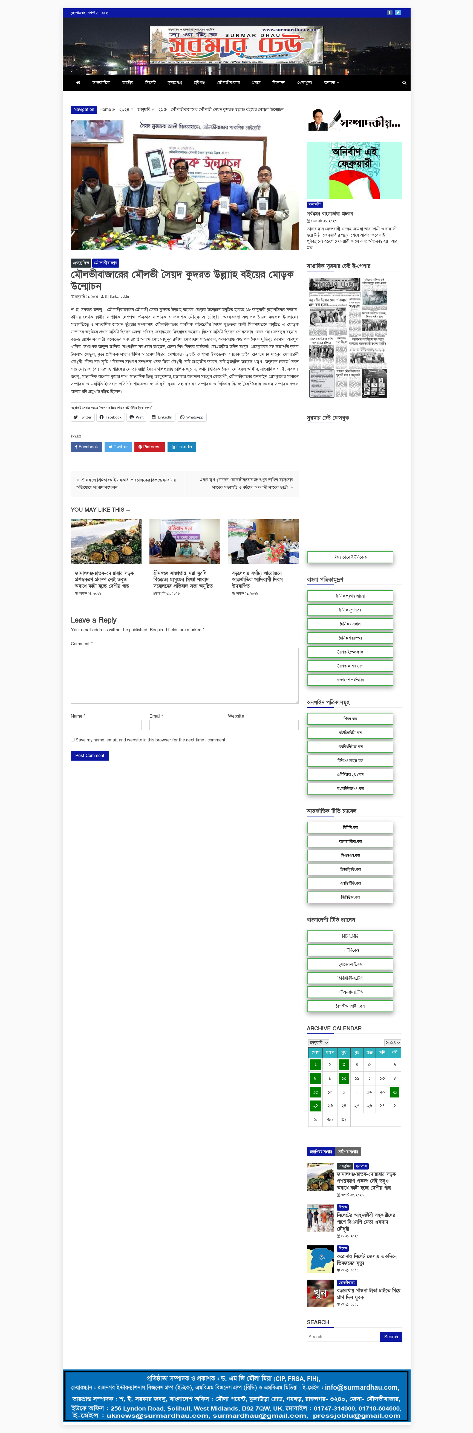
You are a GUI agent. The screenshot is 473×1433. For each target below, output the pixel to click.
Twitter (398, 12)
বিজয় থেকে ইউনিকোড (350, 557)
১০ (344, 1078)
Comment (82, 644)
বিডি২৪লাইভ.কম (350, 761)
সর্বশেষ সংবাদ (348, 1152)
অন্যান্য (329, 82)
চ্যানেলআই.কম (350, 964)
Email (156, 716)
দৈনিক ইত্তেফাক (350, 652)
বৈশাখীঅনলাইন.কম (350, 1006)
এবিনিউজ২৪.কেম (350, 775)
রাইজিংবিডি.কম (350, 733)
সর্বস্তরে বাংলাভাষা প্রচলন (330, 214)
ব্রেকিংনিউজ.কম (350, 747)
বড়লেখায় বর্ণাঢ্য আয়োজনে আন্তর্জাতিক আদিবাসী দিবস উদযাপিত (257, 579)
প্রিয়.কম (350, 719)
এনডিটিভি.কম (350, 883)
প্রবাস (256, 82)
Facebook (390, 12)
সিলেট (150, 82)
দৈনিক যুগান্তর (350, 610)
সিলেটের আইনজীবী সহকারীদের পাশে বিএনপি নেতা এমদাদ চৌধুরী (366, 1222)
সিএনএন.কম (350, 855)
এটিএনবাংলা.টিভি (350, 992)
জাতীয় (127, 82)
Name (78, 716)
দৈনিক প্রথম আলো (350, 596)
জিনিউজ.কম (350, 897)
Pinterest (151, 447)
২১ (395, 1092)
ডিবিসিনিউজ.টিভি (350, 978)
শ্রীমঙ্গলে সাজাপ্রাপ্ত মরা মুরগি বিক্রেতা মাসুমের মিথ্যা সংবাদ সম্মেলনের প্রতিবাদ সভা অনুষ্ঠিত (183, 579)
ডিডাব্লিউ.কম (350, 869)
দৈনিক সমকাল (350, 624)
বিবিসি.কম (350, 827)
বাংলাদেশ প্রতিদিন (350, 680)
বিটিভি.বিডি (350, 936)
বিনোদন (279, 82)
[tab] (321, 1151)
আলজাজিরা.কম (350, 841)
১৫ (315, 1092)
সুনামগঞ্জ (175, 82)
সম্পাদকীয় (315, 205)
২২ (315, 1105)
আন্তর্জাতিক (101, 82)
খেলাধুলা (304, 82)
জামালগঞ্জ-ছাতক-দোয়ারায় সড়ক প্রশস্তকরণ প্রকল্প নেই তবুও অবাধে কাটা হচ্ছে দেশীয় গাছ (104, 579)
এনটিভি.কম (350, 950)
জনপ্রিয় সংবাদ (321, 1152)
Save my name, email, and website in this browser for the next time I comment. (151, 740)
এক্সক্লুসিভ (81, 263)
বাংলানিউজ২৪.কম (350, 789)
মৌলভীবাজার (228, 82)
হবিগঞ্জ (199, 82)
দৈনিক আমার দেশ (350, 666)
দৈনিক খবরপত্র (350, 638)
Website (236, 716)
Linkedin (183, 447)
